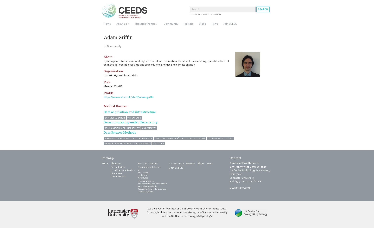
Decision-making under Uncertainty (131, 122)
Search (263, 9)
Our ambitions (118, 167)
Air (139, 170)
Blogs (202, 23)
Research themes (145, 23)
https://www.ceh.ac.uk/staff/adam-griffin (129, 97)
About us (121, 23)
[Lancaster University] (123, 213)
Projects (188, 23)
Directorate (116, 173)
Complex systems (145, 191)
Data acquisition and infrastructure (130, 112)
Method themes (146, 181)
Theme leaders (118, 176)
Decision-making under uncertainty (152, 189)
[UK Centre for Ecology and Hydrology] (251, 214)
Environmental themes (149, 167)
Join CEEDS (230, 23)
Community (171, 23)
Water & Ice (143, 178)
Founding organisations (123, 170)
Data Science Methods (120, 132)
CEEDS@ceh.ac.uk (240, 187)
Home (107, 23)
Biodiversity (143, 173)
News (215, 23)
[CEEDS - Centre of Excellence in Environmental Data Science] (125, 10)
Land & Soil (143, 175)
